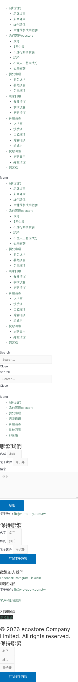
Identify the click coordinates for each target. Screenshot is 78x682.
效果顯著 (19, 68)
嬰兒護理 (15, 74)
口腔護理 (19, 134)
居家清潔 (19, 112)
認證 (16, 57)
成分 (16, 41)
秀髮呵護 (19, 140)
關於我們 (15, 8)
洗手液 (18, 129)
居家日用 (15, 96)
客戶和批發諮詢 (10, 600)
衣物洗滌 (19, 107)
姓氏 (3, 541)
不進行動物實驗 (24, 52)
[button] (39, 177)
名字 (3, 532)
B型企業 (18, 46)
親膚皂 (18, 145)
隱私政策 (6, 617)
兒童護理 (19, 90)
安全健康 (19, 19)
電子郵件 (6, 462)
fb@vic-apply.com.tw (30, 514)
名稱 (3, 454)
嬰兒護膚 (19, 85)
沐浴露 (18, 123)
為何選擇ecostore (21, 35)
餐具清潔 (19, 101)
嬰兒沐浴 (19, 79)
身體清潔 (15, 118)
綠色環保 (19, 24)
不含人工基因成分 (25, 63)
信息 (3, 469)
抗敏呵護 (15, 151)
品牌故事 (19, 13)
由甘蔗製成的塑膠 (25, 30)
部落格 (13, 167)
